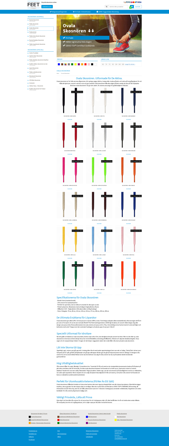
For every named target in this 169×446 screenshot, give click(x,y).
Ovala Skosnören (65, 73)
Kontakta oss (47, 7)
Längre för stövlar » (130, 64)
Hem (58, 73)
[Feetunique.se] (33, 5)
